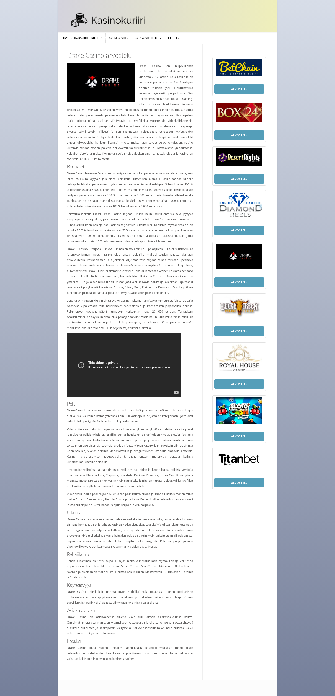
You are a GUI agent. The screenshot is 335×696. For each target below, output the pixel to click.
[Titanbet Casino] (239, 461)
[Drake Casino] (239, 258)
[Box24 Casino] (239, 114)
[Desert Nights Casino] (239, 158)
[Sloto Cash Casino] (239, 411)
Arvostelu (239, 89)
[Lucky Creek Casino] (239, 308)
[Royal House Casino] (239, 359)
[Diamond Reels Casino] (239, 206)
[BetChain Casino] (239, 69)
